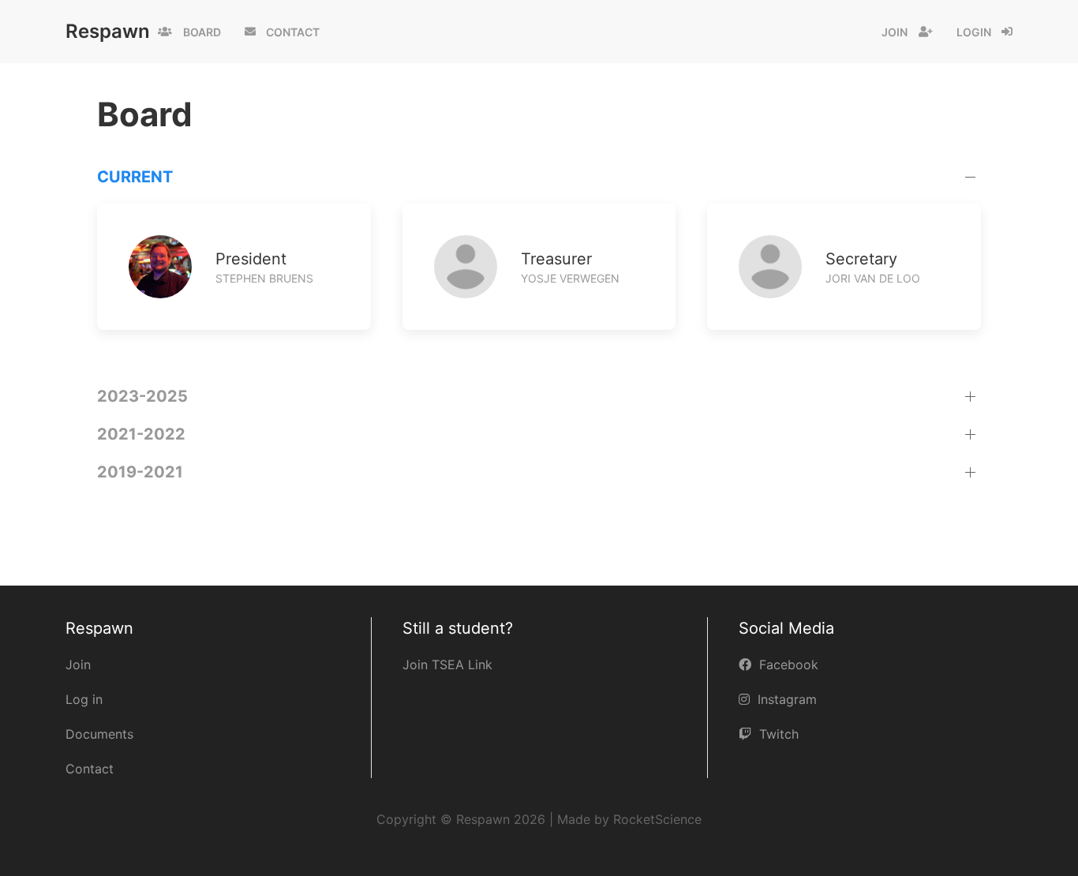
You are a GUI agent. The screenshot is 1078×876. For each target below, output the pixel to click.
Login (973, 32)
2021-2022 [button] (141, 434)
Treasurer (556, 258)
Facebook (788, 664)
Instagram (787, 699)
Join (894, 32)
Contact (293, 32)
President (250, 258)
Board (202, 32)
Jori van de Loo (872, 278)
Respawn (108, 31)
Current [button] (135, 176)
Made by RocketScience (629, 819)
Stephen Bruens (264, 278)
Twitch (779, 734)
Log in (84, 699)
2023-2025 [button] (142, 396)
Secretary (861, 258)
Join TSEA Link (447, 664)
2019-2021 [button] (140, 471)
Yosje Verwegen (570, 278)
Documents (99, 734)
